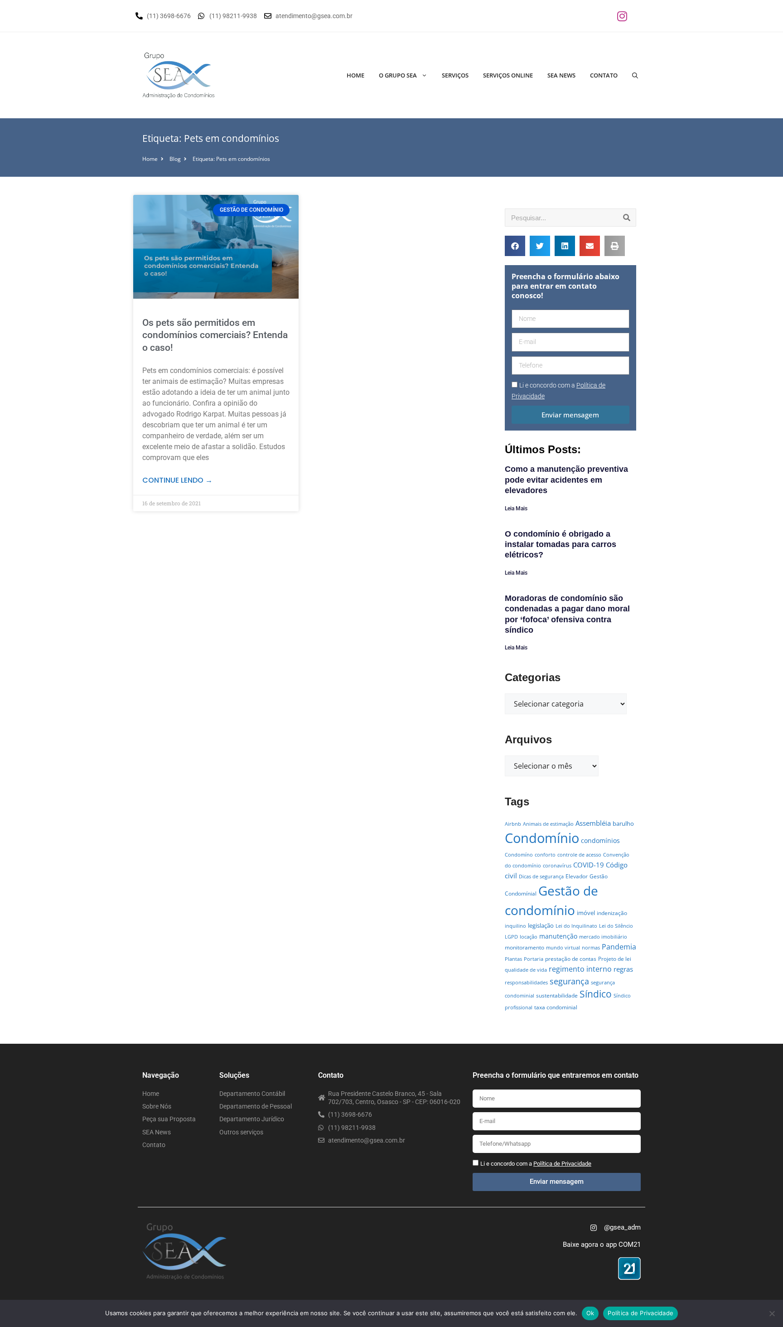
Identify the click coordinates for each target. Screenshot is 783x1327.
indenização (612, 913)
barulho (623, 823)
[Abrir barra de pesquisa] (635, 75)
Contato (604, 75)
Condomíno (519, 855)
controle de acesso (579, 855)
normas (591, 947)
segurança (569, 981)
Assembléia (593, 823)
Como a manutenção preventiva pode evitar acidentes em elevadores (566, 480)
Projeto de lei (614, 958)
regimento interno (580, 969)
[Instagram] (622, 16)
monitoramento (524, 947)
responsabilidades (526, 982)
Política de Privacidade (640, 1313)
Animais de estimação (548, 824)
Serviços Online (508, 75)
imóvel (586, 913)
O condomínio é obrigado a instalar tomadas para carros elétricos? (560, 544)
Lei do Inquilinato (576, 926)
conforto (545, 855)
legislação (541, 925)
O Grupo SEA (398, 75)
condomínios (600, 840)
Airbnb (513, 824)
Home (355, 75)
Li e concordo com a (535, 1163)
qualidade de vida (526, 970)
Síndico (596, 994)
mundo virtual (563, 947)
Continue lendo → (177, 480)
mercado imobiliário (603, 937)
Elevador (577, 876)
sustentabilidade (557, 995)
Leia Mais (516, 508)
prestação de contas (570, 958)
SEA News (561, 75)
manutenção (558, 936)
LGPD (511, 937)
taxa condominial (555, 1007)
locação (528, 937)
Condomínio (542, 838)
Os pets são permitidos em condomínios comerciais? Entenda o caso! (215, 335)
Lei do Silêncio (616, 926)
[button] (515, 246)
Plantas (513, 959)
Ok (590, 1313)
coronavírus (557, 865)
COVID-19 (588, 864)
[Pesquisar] (627, 217)
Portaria (533, 959)
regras (623, 968)
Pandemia (619, 946)
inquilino (515, 926)
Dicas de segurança (541, 876)
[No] (771, 1313)
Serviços (455, 75)
